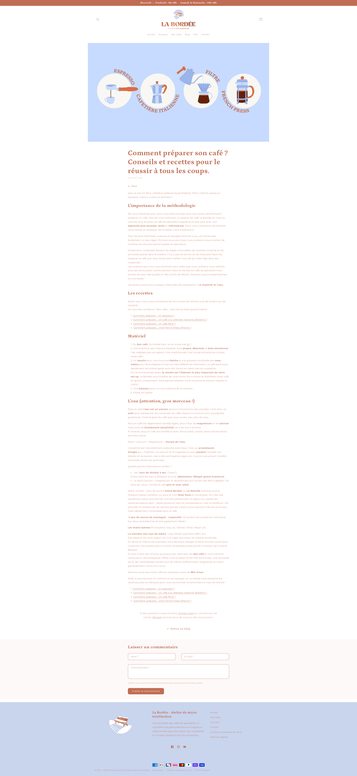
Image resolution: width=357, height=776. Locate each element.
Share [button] (134, 186)
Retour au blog (180, 628)
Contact (214, 727)
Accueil (214, 712)
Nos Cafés (215, 717)
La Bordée (106, 770)
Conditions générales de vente (226, 732)
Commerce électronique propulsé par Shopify (130, 770)
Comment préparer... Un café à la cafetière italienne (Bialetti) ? (170, 319)
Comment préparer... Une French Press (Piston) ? (162, 327)
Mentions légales (219, 737)
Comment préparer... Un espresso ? (154, 315)
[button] (98, 19)
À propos (215, 722)
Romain (157, 617)
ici (188, 344)
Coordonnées (158, 770)
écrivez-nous (186, 613)
